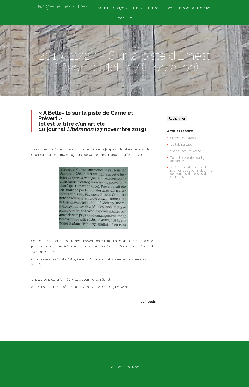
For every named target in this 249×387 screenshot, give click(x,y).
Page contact (124, 17)
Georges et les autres (60, 6)
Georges (119, 8)
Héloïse (153, 8)
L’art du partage (181, 144)
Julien (136, 8)
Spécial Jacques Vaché (185, 151)
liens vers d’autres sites (194, 8)
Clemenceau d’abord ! (185, 138)
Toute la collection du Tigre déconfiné (188, 159)
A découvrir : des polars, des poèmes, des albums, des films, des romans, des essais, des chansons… (191, 172)
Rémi (169, 8)
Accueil (103, 8)
